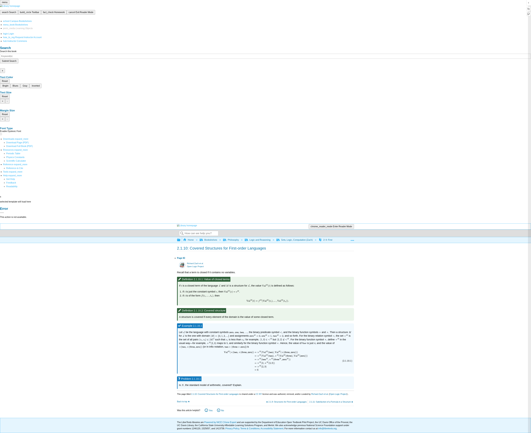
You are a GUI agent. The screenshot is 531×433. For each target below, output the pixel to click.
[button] (11, 183)
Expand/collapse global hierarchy (180, 240)
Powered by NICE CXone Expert (220, 422)
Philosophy (233, 240)
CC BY (259, 394)
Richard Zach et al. (195, 263)
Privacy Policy (232, 428)
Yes (211, 410)
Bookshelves (211, 240)
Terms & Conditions (250, 428)
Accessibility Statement (272, 428)
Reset (5, 81)
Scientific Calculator (16, 161)
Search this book (8, 51)
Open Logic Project (195, 266)
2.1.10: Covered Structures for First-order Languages (215, 394)
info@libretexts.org (327, 428)
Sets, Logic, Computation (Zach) (297, 240)
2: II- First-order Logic (334, 240)
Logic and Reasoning (260, 240)
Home (190, 240)
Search (182, 233)
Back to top (182, 401)
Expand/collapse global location (352, 239)
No (222, 410)
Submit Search (9, 61)
